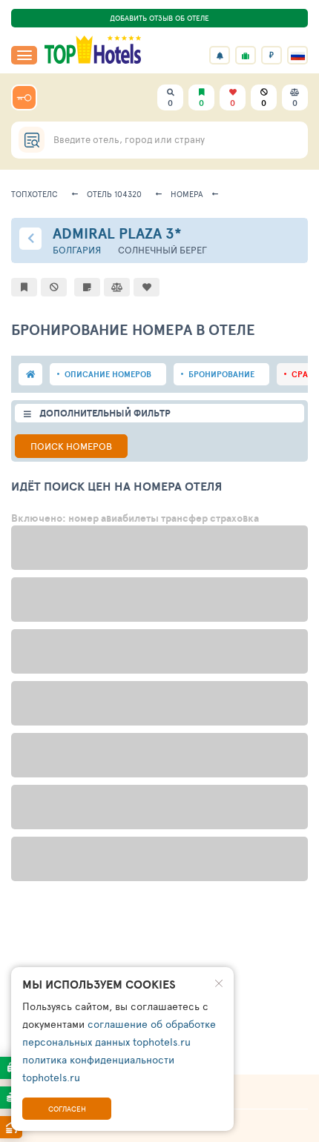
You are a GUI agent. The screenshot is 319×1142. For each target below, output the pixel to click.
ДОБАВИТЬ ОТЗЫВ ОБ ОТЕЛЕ (159, 18)
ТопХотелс (34, 193)
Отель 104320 (114, 193)
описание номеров (108, 374)
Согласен (67, 1108)
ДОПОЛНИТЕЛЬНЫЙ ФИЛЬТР (105, 413)
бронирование (221, 374)
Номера (187, 193)
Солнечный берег (162, 250)
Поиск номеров (71, 446)
